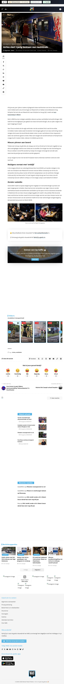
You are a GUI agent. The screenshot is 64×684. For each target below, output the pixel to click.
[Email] (3, 84)
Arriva (13, 352)
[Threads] (18, 649)
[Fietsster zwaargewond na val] (42, 435)
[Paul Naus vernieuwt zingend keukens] (42, 442)
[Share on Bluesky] (3, 81)
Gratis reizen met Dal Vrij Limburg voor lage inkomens (8, 559)
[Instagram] (13, 649)
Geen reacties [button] (55, 398)
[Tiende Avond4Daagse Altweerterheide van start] (42, 420)
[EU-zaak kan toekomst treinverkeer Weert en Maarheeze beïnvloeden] (40, 551)
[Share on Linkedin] (3, 73)
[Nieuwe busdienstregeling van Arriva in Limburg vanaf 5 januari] (55, 551)
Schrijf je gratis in (39, 237)
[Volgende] (60, 332)
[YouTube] (7, 649)
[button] (3, 9)
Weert (12, 50)
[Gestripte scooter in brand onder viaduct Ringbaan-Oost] (42, 427)
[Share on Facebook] (3, 62)
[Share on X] (3, 66)
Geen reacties (42, 50)
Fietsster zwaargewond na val (26, 432)
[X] (5, 649)
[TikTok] (23, 649)
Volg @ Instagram (24, 580)
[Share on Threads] (3, 77)
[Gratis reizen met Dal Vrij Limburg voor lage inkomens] (9, 551)
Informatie (52, 554)
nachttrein (19, 352)
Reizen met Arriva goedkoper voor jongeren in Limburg (23, 559)
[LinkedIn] (15, 649)
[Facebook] (2, 649)
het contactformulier (41, 233)
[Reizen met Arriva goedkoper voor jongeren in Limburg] (24, 551)
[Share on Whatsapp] (3, 69)
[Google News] (10, 649)
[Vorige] (9, 332)
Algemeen (7, 50)
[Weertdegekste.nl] (32, 9)
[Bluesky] (20, 649)
